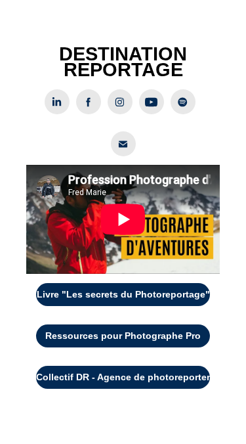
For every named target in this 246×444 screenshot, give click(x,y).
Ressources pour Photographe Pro (123, 335)
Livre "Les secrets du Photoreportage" (123, 294)
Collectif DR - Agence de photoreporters (123, 377)
